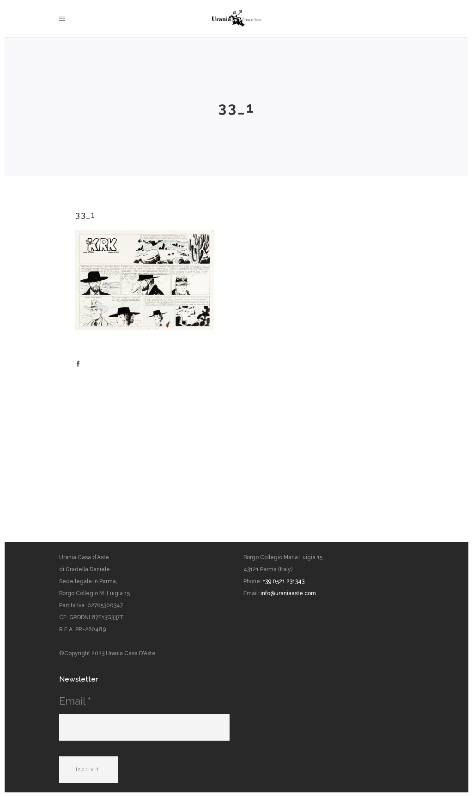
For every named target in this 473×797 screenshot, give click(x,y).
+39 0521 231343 (283, 581)
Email (75, 701)
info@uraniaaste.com (288, 593)
